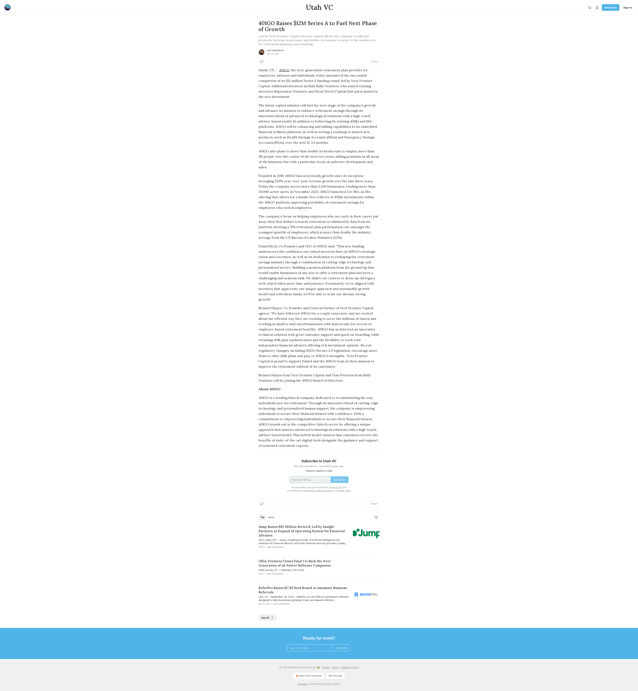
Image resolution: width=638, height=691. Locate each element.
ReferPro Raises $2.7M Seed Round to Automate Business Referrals (303, 590)
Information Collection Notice (318, 490)
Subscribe (610, 7)
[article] (319, 539)
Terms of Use (335, 487)
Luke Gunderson (275, 50)
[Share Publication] (597, 7)
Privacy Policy (344, 490)
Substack (303, 684)
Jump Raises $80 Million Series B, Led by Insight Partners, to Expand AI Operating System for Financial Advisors (302, 531)
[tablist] (267, 517)
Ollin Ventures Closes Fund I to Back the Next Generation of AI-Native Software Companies (295, 563)
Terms (335, 667)
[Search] (589, 7)
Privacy (326, 667)
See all (265, 617)
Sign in (627, 7)
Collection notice (349, 667)
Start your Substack (310, 675)
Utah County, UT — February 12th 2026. (282, 570)
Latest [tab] (271, 517)
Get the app (335, 675)
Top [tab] (262, 517)
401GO (284, 70)
